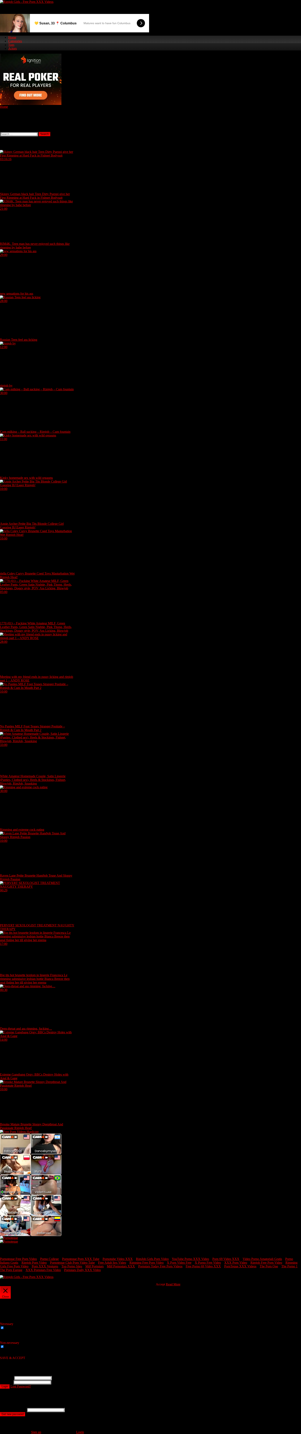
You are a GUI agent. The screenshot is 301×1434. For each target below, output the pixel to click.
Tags (11, 45)
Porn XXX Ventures (45, 1266)
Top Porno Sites (71, 1266)
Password (6, 1382)
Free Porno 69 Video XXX (203, 1266)
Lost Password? (20, 1386)
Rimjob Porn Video (34, 1262)
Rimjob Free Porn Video (266, 1262)
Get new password (13, 1414)
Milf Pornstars (94, 1266)
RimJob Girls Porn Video (152, 1259)
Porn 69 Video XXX (225, 1259)
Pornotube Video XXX (118, 1259)
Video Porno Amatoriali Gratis (262, 1259)
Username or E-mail (13, 1409)
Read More (173, 1284)
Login (5, 1386)
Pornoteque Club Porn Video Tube (72, 1262)
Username (6, 1377)
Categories (15, 41)
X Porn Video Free (179, 1262)
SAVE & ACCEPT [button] (12, 1358)
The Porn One (269, 1266)
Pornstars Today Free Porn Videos (160, 1266)
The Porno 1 (289, 1266)
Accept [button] (160, 1284)
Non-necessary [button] (9, 1342)
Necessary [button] (6, 1324)
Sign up (36, 1432)
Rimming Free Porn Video (146, 1262)
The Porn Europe (11, 1270)
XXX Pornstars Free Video (43, 1270)
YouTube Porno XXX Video (190, 1259)
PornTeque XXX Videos (240, 1266)
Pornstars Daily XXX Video (82, 1270)
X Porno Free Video (208, 1262)
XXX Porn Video (235, 1262)
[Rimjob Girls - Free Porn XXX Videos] (26, 1)
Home (12, 37)
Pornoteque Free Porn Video (18, 1259)
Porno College (49, 1259)
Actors (12, 48)
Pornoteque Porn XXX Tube (80, 1259)
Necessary (11, 1328)
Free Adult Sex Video (112, 1262)
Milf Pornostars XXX (121, 1266)
